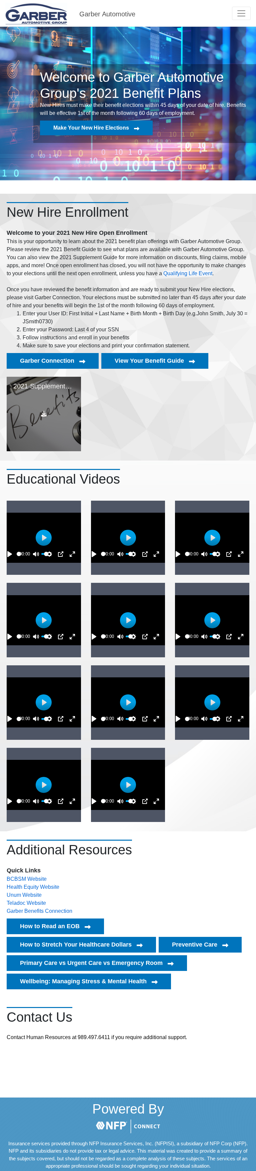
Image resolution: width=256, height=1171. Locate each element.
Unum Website (24, 895)
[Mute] (36, 554)
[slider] (19, 554)
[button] (241, 13)
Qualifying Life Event (187, 273)
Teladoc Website (26, 903)
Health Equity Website (33, 887)
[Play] (9, 554)
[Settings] (49, 554)
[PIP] (60, 554)
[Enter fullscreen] (72, 554)
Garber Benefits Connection (39, 911)
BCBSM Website (27, 879)
